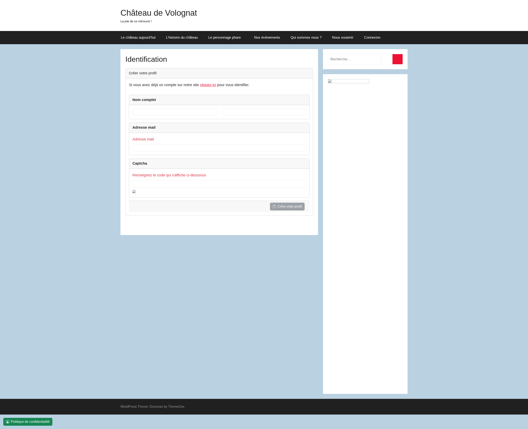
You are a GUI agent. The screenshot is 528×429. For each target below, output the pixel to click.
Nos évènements (267, 37)
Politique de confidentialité (30, 421)
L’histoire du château (182, 37)
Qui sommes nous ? (306, 37)
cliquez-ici (208, 85)
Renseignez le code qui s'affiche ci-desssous (169, 175)
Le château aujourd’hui (138, 37)
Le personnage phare (224, 37)
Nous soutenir (343, 37)
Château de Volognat (158, 12)
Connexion (372, 37)
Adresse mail (143, 139)
